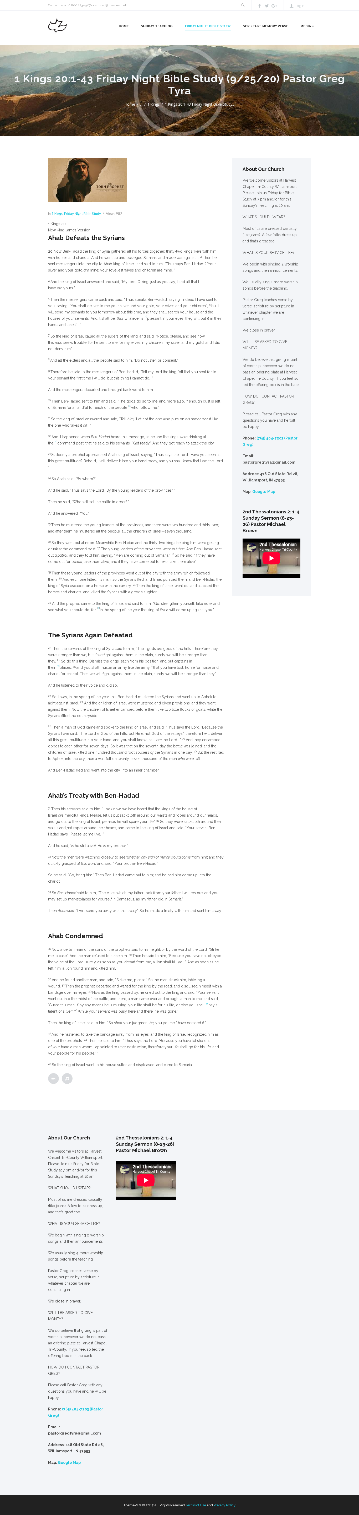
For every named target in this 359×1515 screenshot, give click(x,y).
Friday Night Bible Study (208, 26)
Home (124, 26)
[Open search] (242, 5)
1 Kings (153, 104)
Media (305, 26)
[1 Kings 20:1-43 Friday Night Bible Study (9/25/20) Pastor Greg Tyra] (87, 180)
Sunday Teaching (157, 26)
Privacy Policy (224, 1505)
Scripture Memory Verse (265, 26)
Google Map (263, 492)
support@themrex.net (110, 5)
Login (299, 6)
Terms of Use (196, 1505)
